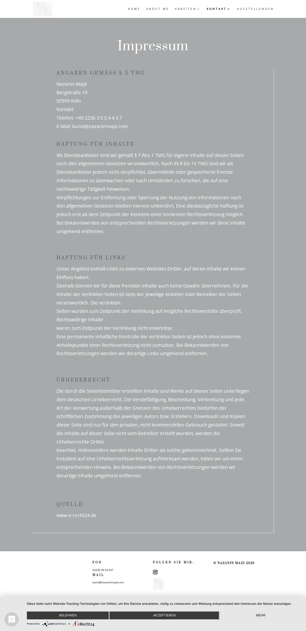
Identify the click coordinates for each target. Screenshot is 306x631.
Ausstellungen (255, 9)
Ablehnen (68, 615)
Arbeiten (185, 9)
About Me (157, 9)
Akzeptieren (164, 615)
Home (134, 9)
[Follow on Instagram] (155, 572)
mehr (260, 615)
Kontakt (217, 9)
